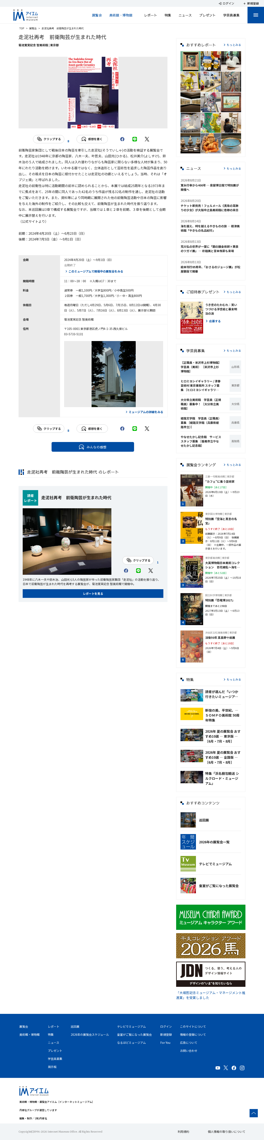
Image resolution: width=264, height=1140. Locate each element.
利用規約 (183, 1131)
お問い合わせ (188, 1051)
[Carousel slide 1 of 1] (93, 123)
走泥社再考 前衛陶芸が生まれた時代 (76, 497)
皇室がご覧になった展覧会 (219, 885)
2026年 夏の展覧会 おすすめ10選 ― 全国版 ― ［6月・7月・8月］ (223, 757)
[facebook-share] (122, 139)
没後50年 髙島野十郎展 (220, 637)
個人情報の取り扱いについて (226, 1131)
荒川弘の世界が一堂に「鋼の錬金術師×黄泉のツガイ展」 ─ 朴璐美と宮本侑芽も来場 (209, 248)
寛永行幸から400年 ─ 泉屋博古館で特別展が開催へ (210, 187)
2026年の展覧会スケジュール (90, 1034)
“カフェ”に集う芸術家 (220, 481)
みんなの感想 (96, 447)
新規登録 (166, 1034)
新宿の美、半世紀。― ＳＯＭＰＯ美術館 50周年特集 (222, 715)
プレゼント (207, 15)
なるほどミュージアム (131, 1042)
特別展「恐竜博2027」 (220, 600)
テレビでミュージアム (215, 863)
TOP (21, 28)
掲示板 (52, 1067)
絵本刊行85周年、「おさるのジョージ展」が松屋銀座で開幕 (210, 269)
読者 (30, 495)
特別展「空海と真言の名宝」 (221, 521)
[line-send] (134, 139)
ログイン (166, 1026)
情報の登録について (193, 1034)
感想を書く (95, 139)
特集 (168, 15)
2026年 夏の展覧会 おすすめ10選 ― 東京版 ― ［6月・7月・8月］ (223, 736)
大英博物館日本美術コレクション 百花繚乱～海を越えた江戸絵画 (222, 565)
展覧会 (97, 15)
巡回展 (204, 820)
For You (165, 1042)
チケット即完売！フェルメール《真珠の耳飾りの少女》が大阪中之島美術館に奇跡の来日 (209, 208)
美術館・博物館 (120, 15)
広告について (188, 1042)
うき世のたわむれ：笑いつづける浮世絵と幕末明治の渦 (221, 309)
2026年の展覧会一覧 (214, 841)
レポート (150, 15)
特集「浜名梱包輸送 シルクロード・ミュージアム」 (222, 778)
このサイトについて (193, 1026)
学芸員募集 (231, 15)
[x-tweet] (147, 139)
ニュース (185, 15)
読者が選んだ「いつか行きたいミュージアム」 (223, 694)
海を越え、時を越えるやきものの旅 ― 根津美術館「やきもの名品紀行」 (210, 228)
